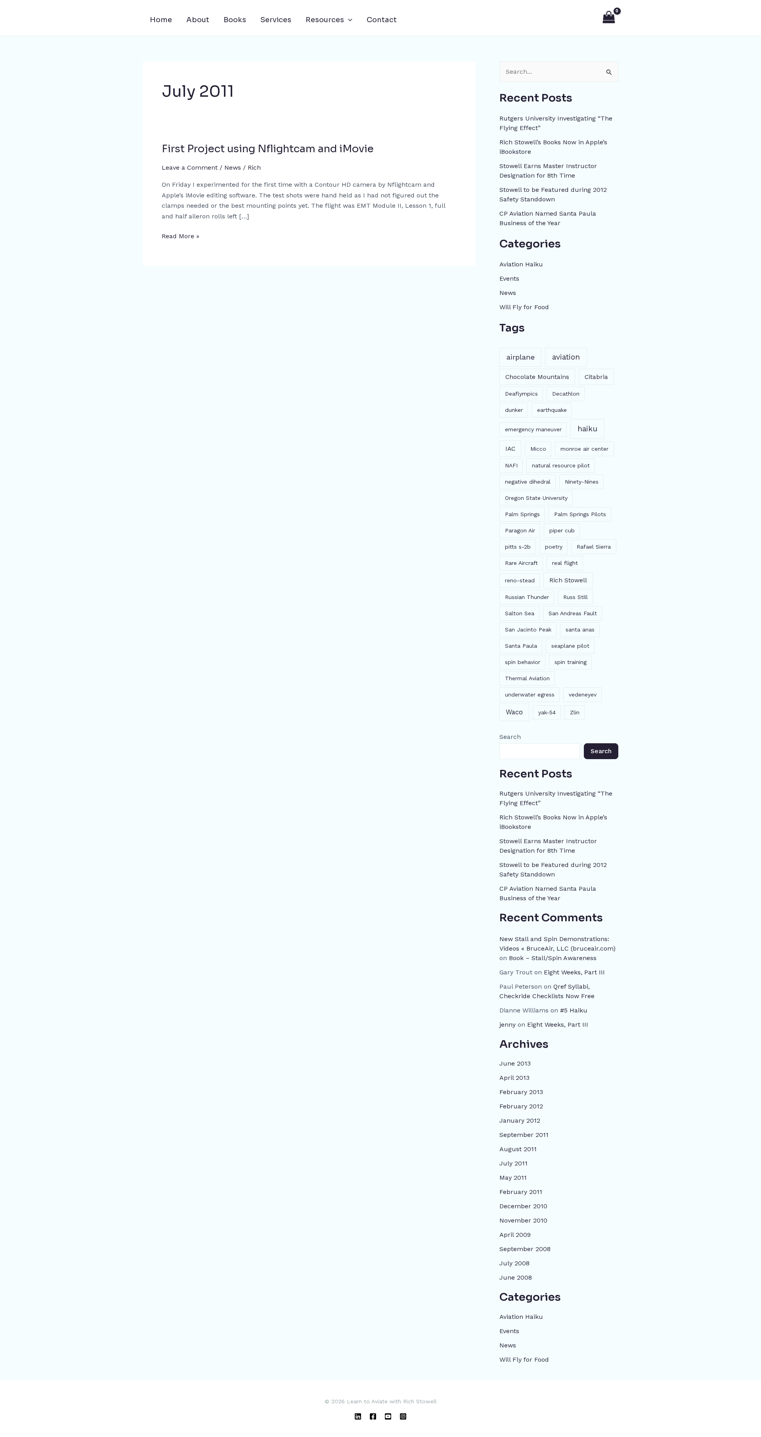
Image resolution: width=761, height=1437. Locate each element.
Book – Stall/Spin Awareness (553, 958)
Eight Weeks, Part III (574, 972)
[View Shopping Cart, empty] (608, 18)
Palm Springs (522, 514)
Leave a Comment (190, 167)
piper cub (562, 530)
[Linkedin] (357, 1416)
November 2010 (523, 1220)
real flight (565, 563)
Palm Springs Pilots (580, 514)
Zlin (574, 712)
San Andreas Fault (573, 613)
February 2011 (520, 1192)
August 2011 (518, 1149)
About (197, 19)
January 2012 (519, 1120)
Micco (538, 449)
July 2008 (514, 1263)
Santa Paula (521, 646)
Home (161, 19)
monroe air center (584, 449)
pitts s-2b (518, 546)
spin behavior (522, 662)
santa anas (580, 629)
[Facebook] (373, 1416)
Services (275, 19)
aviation (566, 357)
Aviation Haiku (521, 264)
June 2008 (515, 1277)
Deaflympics (521, 393)
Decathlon (565, 393)
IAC (510, 448)
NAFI (511, 465)
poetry (553, 546)
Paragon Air (520, 530)
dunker (514, 410)
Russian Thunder (527, 597)
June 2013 (515, 1063)
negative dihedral (528, 481)
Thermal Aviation (527, 678)
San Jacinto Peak (528, 629)
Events (509, 278)
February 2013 (521, 1092)
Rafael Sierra (594, 546)
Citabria (596, 377)
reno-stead (520, 580)
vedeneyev (583, 694)
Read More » (180, 235)
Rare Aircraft (521, 563)
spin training (570, 662)
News (232, 167)
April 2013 (514, 1077)
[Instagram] (403, 1416)
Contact (382, 19)
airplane (521, 357)
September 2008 (525, 1249)
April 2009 (515, 1234)
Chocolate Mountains (537, 377)
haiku (587, 428)
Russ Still (575, 597)
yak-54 (547, 712)
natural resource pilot (561, 465)
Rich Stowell (568, 580)
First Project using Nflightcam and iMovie (268, 148)
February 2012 (521, 1106)
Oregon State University (536, 498)
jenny (507, 1024)
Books (235, 19)
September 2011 (524, 1135)
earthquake (552, 410)
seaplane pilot (570, 646)
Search (510, 737)
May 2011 (513, 1177)
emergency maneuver (533, 429)
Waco (514, 712)
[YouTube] (388, 1416)
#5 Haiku (573, 1010)
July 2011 (513, 1163)
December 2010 (523, 1206)
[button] (348, 20)
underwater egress (529, 694)
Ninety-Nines (581, 481)
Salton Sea (519, 613)
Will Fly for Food (524, 307)
